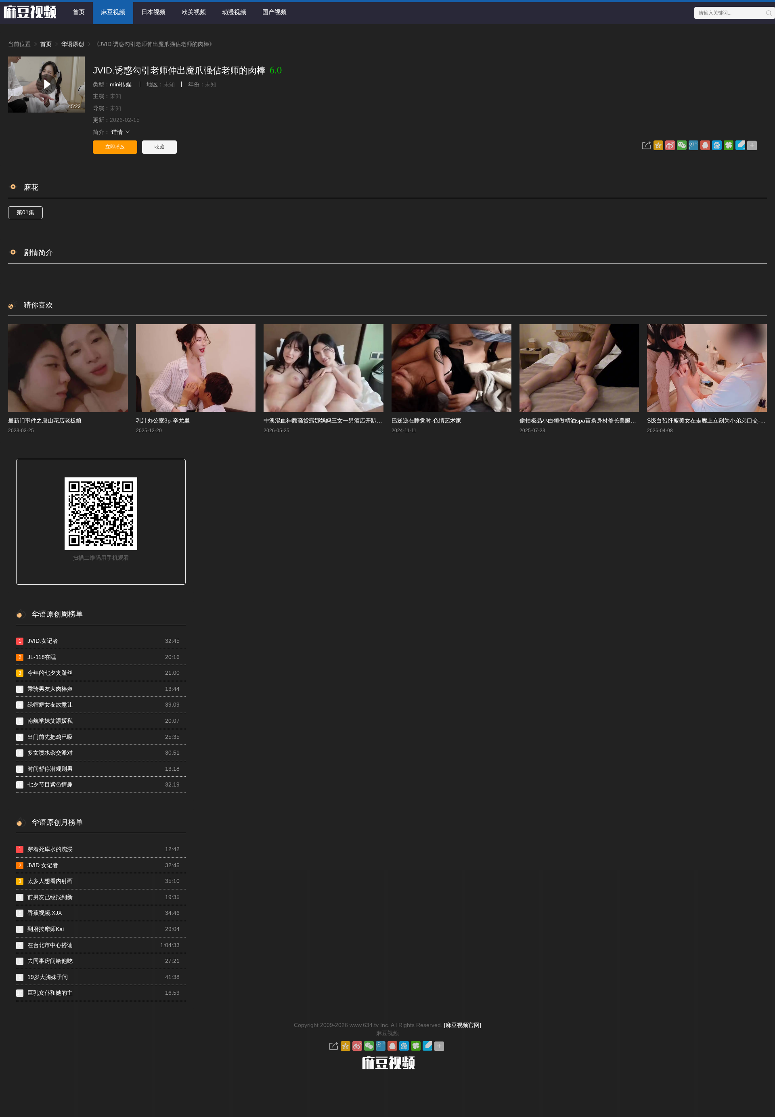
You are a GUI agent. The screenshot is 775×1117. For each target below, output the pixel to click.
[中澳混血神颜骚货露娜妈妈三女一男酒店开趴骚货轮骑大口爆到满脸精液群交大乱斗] (323, 368)
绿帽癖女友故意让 (99, 704)
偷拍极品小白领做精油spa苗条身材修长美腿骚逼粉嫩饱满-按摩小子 (604, 420)
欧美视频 (194, 11)
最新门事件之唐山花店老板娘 (45, 420)
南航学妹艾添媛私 (99, 720)
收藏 (159, 147)
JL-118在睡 (99, 657)
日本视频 (153, 11)
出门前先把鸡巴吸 (99, 737)
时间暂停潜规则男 (99, 769)
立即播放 (115, 147)
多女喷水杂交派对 (99, 752)
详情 (117, 132)
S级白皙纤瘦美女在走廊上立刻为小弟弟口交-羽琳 (709, 420)
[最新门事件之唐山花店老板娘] (68, 368)
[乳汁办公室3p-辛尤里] (196, 368)
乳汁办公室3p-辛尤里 (163, 420)
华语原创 (72, 44)
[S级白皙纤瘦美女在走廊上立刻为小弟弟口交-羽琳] (707, 368)
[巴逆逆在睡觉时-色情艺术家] (451, 368)
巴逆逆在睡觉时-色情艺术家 (426, 420)
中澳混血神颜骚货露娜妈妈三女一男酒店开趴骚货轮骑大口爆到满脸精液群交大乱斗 (368, 420)
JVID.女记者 (99, 641)
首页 (79, 11)
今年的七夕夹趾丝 (99, 672)
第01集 (25, 212)
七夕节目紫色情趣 (98, 784)
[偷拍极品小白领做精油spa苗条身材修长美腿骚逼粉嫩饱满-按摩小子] (579, 368)
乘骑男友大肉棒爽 (99, 689)
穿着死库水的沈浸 (99, 849)
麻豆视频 (113, 11)
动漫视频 (234, 11)
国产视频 (274, 11)
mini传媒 (121, 84)
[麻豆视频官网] (462, 1025)
